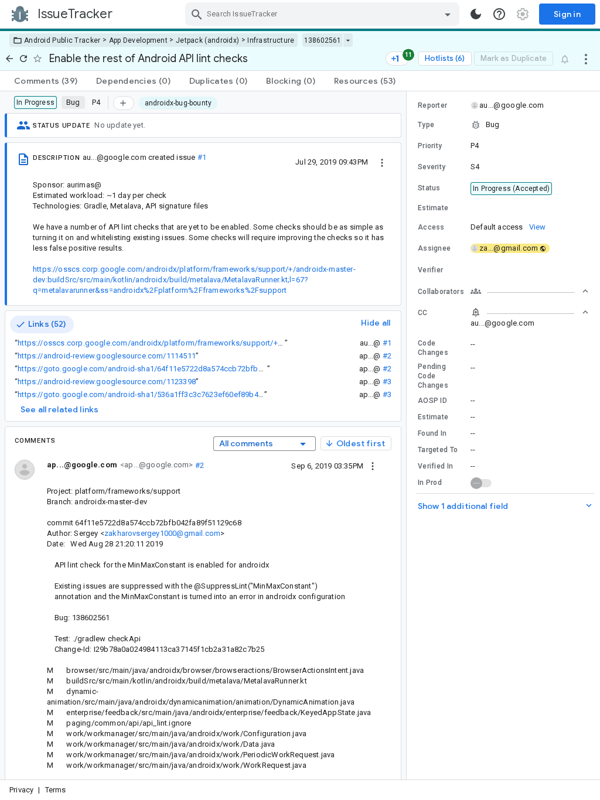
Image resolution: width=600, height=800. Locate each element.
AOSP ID (432, 400)
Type (426, 125)
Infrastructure (270, 40)
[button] (503, 125)
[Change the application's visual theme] (476, 14)
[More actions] (586, 58)
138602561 (322, 40)
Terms (55, 789)
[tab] (46, 81)
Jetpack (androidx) (207, 40)
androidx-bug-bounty (178, 103)
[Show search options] (448, 14)
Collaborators (441, 292)
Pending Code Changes (433, 376)
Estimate (433, 417)
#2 (387, 355)
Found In (432, 433)
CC (423, 313)
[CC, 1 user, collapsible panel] (530, 312)
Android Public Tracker (62, 40)
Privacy (21, 789)
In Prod (430, 482)
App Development (138, 40)
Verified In (435, 466)
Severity (431, 167)
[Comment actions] (372, 465)
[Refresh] (23, 59)
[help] (499, 14)
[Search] (197, 14)
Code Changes (433, 348)
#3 (387, 381)
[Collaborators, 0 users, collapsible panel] (530, 291)
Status (429, 188)
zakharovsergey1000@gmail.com (162, 533)
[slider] (408, 435)
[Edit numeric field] (530, 208)
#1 (201, 157)
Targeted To (438, 450)
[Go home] (9, 59)
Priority (430, 146)
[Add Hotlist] (123, 103)
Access (431, 227)
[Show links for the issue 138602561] (348, 40)
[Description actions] (382, 161)
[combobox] (324, 14)
